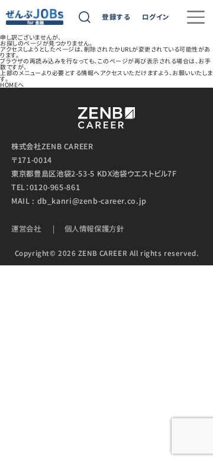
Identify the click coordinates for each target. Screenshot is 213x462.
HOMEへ (12, 84)
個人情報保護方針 (94, 228)
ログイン (156, 17)
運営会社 (26, 228)
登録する (116, 17)
